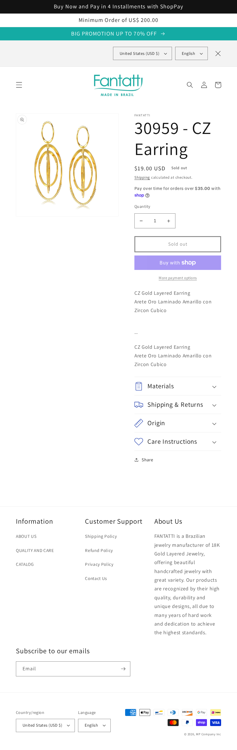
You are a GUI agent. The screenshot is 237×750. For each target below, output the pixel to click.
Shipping (142, 177)
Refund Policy (99, 550)
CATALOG (25, 564)
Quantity (142, 206)
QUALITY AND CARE (35, 550)
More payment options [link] (178, 277)
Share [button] (147, 459)
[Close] (218, 53)
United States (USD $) (42, 725)
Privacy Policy (99, 564)
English (188, 53)
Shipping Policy (101, 536)
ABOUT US (26, 536)
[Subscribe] (123, 668)
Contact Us (96, 578)
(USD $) (139, 53)
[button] (19, 85)
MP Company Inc (208, 734)
